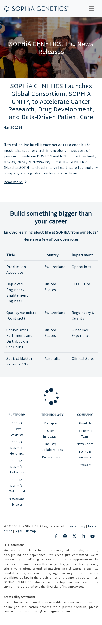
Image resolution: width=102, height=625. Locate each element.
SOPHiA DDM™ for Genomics (17, 447)
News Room (85, 444)
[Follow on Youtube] (92, 536)
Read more (13, 181)
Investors (85, 465)
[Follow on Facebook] (56, 536)
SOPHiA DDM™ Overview (17, 428)
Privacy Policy (75, 526)
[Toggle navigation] (91, 8)
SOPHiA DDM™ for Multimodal (17, 485)
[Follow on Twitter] (74, 536)
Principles (51, 423)
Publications (51, 457)
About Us (85, 423)
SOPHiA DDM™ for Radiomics (17, 466)
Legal (18, 531)
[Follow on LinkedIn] (83, 536)
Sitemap (30, 531)
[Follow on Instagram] (65, 536)
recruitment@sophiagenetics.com (47, 611)
